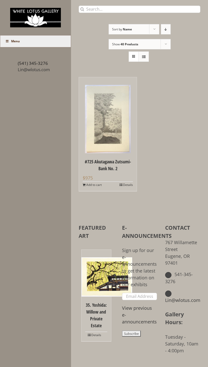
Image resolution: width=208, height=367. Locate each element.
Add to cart (94, 185)
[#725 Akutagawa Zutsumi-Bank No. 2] (108, 115)
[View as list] (144, 57)
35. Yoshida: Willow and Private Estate (96, 315)
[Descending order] (166, 29)
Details (128, 185)
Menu (15, 41)
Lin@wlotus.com (34, 69)
